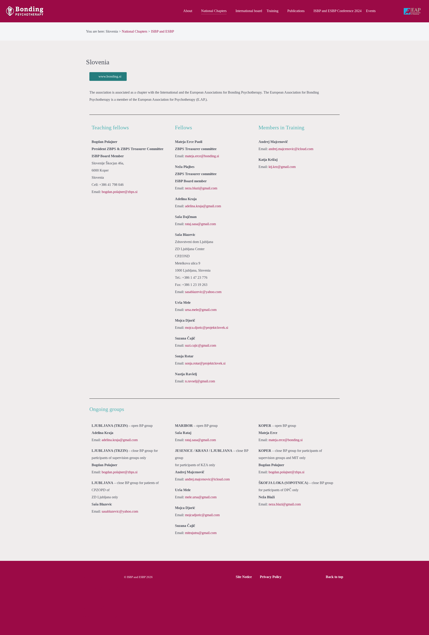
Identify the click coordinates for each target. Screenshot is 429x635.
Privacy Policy (271, 577)
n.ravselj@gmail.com (200, 381)
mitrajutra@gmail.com (201, 533)
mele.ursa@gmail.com (201, 497)
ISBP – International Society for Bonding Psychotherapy (102, 598)
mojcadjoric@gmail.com (202, 515)
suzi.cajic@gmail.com (200, 345)
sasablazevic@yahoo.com (203, 292)
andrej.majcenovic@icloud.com (291, 149)
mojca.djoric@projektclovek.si (206, 327)
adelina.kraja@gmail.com (203, 206)
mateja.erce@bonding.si (202, 156)
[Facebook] (387, 11)
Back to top (335, 577)
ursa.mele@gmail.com (201, 310)
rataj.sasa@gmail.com (200, 224)
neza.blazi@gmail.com (201, 188)
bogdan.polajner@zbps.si (119, 192)
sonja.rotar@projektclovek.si (205, 363)
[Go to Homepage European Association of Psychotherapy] (413, 11)
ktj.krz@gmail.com (282, 167)
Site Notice (244, 577)
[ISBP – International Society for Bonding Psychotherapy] (36, 11)
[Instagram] (396, 11)
